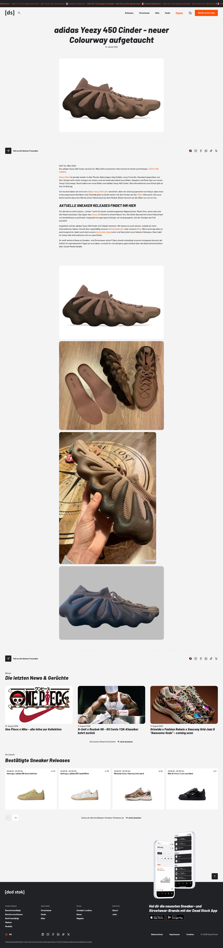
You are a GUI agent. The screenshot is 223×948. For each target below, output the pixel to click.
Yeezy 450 (96, 214)
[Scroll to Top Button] (215, 876)
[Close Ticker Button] (216, 3)
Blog (139, 229)
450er (140, 194)
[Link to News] (19, 12)
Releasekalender (116, 229)
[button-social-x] (216, 150)
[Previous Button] (8, 818)
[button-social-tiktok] (211, 150)
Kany (61, 177)
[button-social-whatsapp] (206, 150)
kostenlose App (103, 232)
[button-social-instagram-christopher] (190, 150)
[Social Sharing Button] (8, 151)
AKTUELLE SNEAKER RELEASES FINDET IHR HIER (97, 205)
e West (67, 177)
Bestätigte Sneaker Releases (37, 760)
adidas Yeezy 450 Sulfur (98, 191)
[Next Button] (15, 818)
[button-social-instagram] (195, 150)
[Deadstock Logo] (9, 12)
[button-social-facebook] (200, 150)
